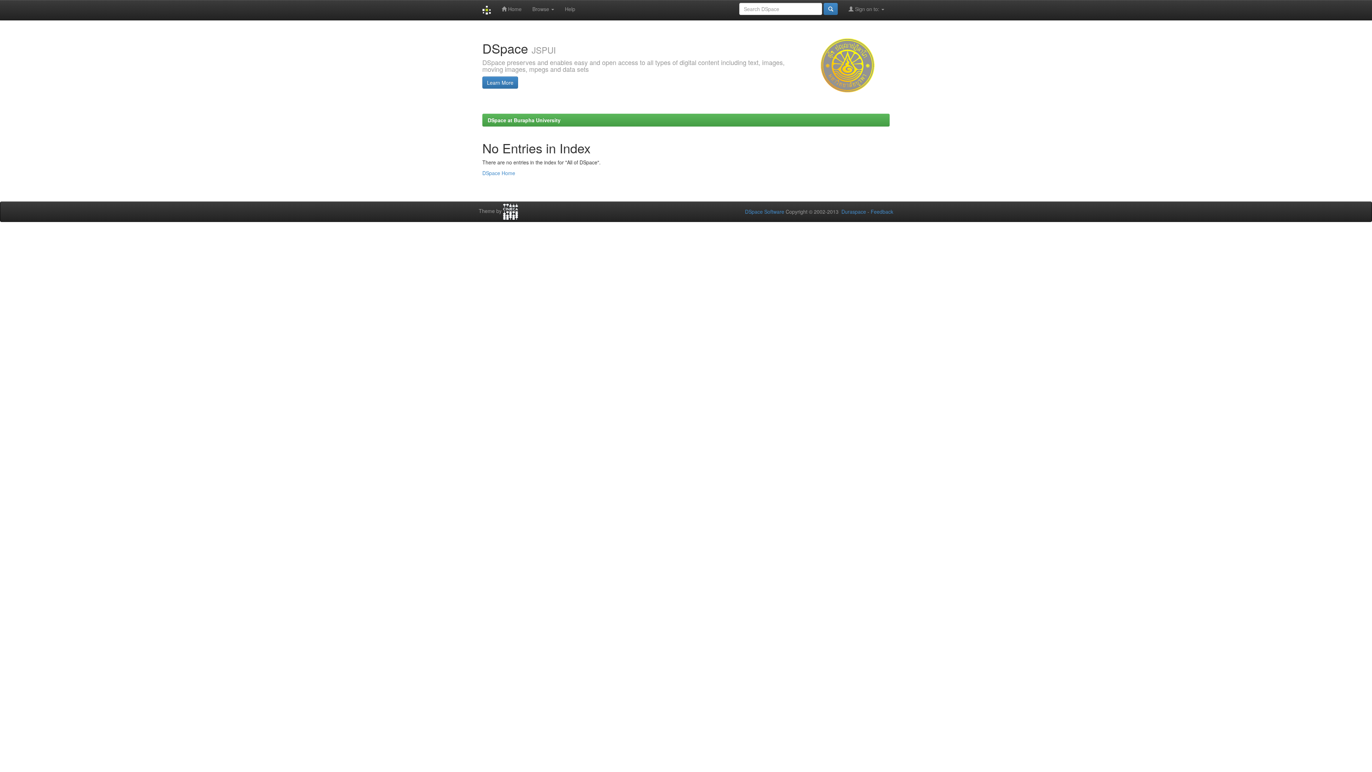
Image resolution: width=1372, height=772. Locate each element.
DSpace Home (498, 173)
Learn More (500, 82)
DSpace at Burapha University (524, 120)
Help (570, 9)
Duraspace (853, 211)
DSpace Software (764, 211)
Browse (541, 9)
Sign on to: (867, 9)
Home (514, 9)
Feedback (882, 211)
